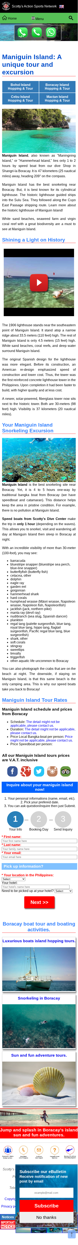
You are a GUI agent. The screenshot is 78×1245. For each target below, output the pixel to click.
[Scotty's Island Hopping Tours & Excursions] (6, 6)
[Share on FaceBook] (13, 770)
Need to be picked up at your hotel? (28, 891)
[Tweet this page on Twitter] (39, 770)
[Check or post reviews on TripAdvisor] (65, 770)
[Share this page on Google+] (26, 770)
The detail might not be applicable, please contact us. (35, 723)
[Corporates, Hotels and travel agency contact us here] (8, 1157)
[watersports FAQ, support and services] (54, 1157)
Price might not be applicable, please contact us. (41, 738)
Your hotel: (9, 883)
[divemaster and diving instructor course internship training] (70, 1157)
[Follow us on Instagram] (52, 770)
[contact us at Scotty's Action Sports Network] (39, 1157)
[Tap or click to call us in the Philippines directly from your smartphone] (23, 1157)
